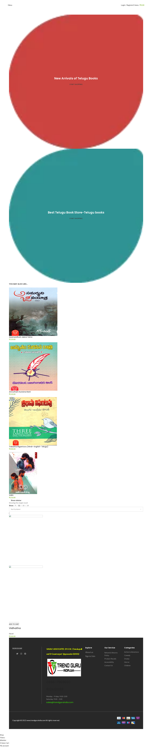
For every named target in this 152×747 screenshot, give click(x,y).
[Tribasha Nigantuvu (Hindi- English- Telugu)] (33, 421)
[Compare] (12, 619)
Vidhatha (15, 628)
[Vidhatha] (26, 540)
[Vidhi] (23, 473)
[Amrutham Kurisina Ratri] (33, 366)
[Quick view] (18, 619)
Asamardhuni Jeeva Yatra (20, 337)
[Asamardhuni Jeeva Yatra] (33, 311)
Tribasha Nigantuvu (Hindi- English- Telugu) (28, 446)
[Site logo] (76, 5)
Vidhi (11, 495)
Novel (11, 634)
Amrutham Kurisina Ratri (20, 392)
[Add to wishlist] (24, 619)
